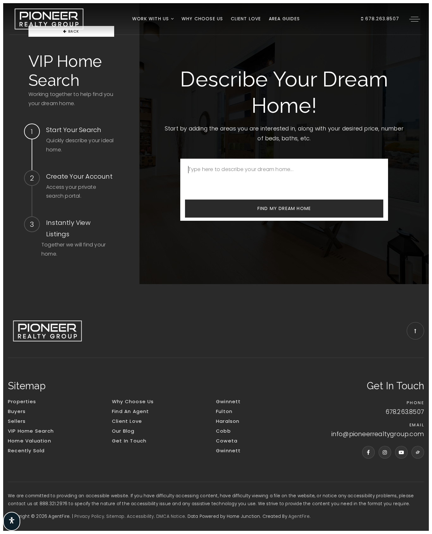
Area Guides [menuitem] (284, 19)
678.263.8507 (381, 19)
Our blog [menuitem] (123, 431)
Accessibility (140, 516)
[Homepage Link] (49, 18)
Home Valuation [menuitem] (29, 440)
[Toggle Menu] (415, 19)
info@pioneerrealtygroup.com (377, 434)
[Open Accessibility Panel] (11, 521)
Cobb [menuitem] (223, 431)
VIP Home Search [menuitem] (31, 431)
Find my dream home (284, 208)
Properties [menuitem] (22, 401)
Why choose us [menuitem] (202, 19)
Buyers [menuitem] (17, 411)
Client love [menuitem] (246, 19)
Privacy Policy (89, 516)
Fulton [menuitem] (224, 411)
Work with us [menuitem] (151, 19)
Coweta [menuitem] (227, 440)
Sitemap (115, 516)
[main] (216, 143)
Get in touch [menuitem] (129, 440)
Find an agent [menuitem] (130, 411)
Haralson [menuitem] (228, 421)
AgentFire (299, 516)
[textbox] (284, 174)
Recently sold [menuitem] (26, 450)
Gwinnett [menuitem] (228, 401)
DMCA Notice (170, 516)
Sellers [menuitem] (17, 421)
